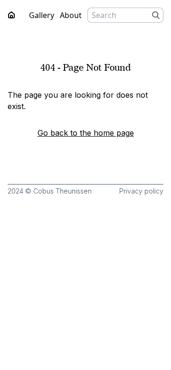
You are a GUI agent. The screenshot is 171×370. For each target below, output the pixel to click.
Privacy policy (141, 191)
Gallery (41, 15)
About (71, 15)
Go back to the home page (86, 133)
